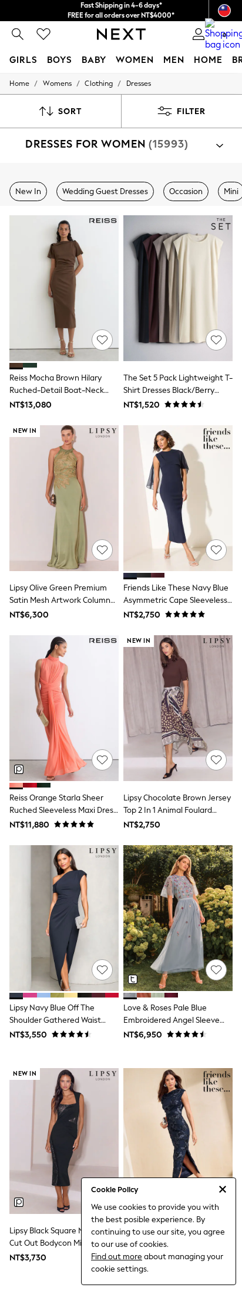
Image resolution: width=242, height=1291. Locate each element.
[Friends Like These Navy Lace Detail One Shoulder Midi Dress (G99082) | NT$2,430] (178, 1141)
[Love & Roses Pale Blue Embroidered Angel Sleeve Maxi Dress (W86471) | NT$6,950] (178, 918)
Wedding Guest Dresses (105, 191)
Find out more (116, 1257)
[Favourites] (43, 34)
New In (28, 191)
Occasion (186, 191)
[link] (18, 34)
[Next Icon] (121, 34)
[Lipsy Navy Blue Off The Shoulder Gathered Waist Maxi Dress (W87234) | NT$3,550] (64, 918)
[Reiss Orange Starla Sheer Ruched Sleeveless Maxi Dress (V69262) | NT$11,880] (64, 708)
